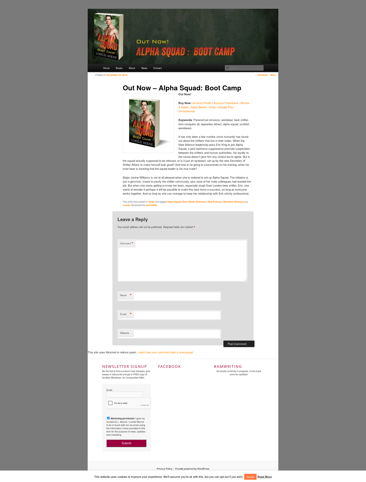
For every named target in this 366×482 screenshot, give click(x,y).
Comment (126, 243)
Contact (157, 68)
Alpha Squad (174, 201)
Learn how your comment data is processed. (165, 352)
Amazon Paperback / (227, 103)
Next (274, 75)
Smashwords (186, 111)
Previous (261, 75)
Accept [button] (250, 477)
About (132, 68)
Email (126, 314)
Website (124, 333)
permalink (151, 205)
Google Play (225, 107)
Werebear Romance (234, 201)
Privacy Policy (164, 468)
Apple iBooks (199, 107)
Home (106, 68)
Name (126, 295)
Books (119, 68)
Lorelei (126, 205)
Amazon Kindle (201, 103)
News (144, 68)
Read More (264, 477)
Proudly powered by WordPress (192, 468)
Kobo (212, 107)
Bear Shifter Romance (194, 201)
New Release (215, 201)
